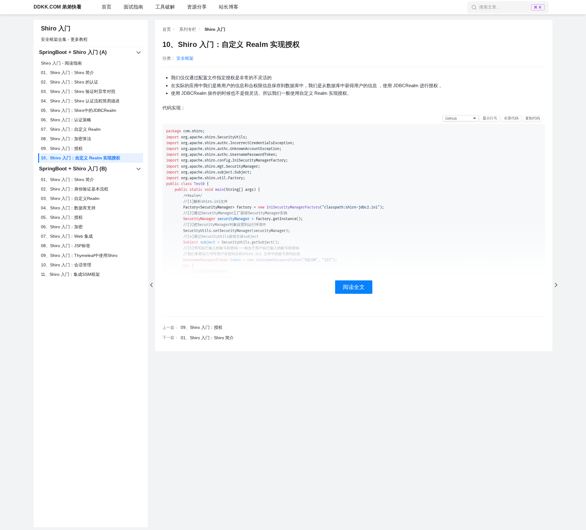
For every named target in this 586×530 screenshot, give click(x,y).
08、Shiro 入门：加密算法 (66, 139)
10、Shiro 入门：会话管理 (66, 264)
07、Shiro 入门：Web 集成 (67, 236)
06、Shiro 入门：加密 (62, 227)
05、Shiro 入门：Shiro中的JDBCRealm (78, 110)
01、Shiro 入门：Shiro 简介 (67, 72)
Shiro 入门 (56, 28)
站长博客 (228, 6)
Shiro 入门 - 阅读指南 (61, 63)
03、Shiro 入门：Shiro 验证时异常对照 (78, 91)
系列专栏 (187, 29)
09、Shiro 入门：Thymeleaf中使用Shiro (79, 255)
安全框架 (185, 58)
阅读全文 (354, 287)
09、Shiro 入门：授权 (62, 148)
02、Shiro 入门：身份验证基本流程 (74, 189)
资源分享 (197, 6)
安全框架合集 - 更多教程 (64, 39)
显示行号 (490, 118)
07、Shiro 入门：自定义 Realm (71, 129)
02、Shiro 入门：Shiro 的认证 (69, 82)
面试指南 (133, 6)
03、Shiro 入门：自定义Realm (70, 198)
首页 (106, 6)
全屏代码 (511, 118)
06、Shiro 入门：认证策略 (66, 120)
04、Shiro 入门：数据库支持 (68, 207)
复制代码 (532, 118)
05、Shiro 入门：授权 (62, 217)
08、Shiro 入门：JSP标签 (65, 246)
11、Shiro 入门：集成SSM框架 (70, 274)
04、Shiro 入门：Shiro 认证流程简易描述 (80, 100)
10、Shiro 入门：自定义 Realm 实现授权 (80, 157)
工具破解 (165, 6)
